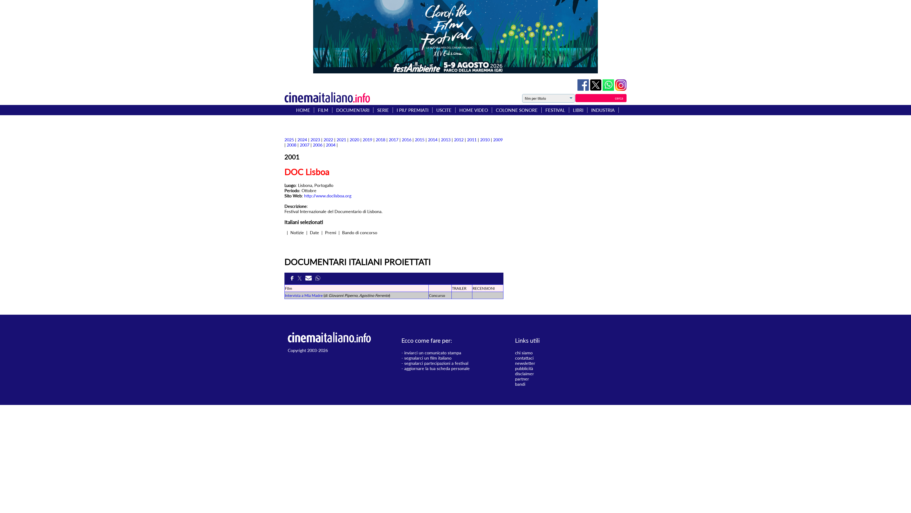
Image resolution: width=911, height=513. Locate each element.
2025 (289, 139)
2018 (380, 139)
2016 (406, 139)
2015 (419, 139)
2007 (304, 144)
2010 (485, 139)
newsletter (525, 363)
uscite (443, 110)
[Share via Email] (309, 279)
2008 (291, 144)
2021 (341, 139)
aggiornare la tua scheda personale (437, 368)
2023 (315, 139)
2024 (302, 139)
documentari (352, 110)
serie (383, 110)
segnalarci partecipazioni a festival (436, 363)
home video (473, 110)
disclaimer (524, 373)
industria (603, 110)
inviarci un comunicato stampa (432, 352)
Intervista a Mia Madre (304, 295)
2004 (330, 144)
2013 (446, 139)
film (323, 110)
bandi (520, 384)
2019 (367, 139)
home (303, 110)
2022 (328, 139)
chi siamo (524, 352)
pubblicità (524, 368)
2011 (472, 139)
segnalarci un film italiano (427, 358)
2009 (498, 139)
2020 (354, 139)
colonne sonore (517, 110)
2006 (317, 144)
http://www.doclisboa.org (327, 195)
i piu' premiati (412, 110)
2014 (432, 139)
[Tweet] (596, 89)
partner (522, 378)
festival (555, 110)
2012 (459, 139)
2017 (393, 139)
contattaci (524, 358)
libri (578, 110)
